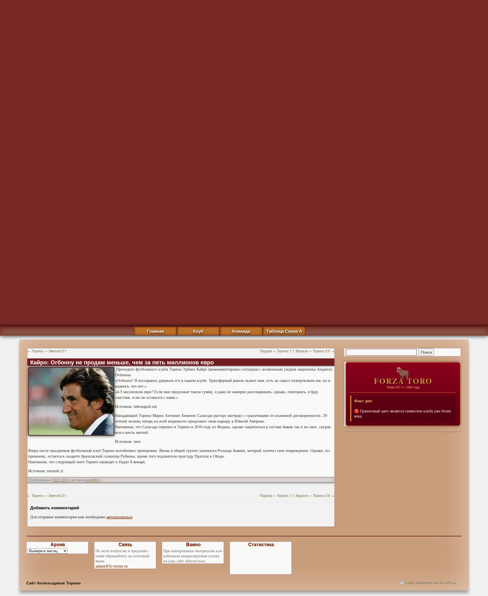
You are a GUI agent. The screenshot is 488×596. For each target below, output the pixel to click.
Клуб (198, 331)
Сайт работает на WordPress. (431, 582)
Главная (155, 331)
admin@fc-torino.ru (111, 566)
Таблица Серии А (284, 331)
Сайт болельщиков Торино (53, 583)
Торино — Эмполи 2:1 (47, 350)
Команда (241, 331)
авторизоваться (119, 516)
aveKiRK (92, 479)
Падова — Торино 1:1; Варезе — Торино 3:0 (297, 350)
